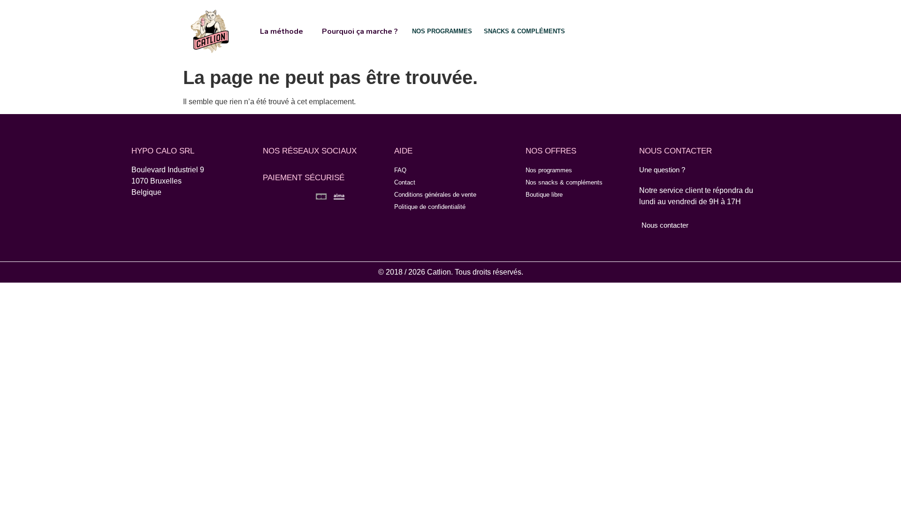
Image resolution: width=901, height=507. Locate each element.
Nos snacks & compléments (564, 182)
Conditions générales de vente (435, 194)
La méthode (281, 31)
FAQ (400, 170)
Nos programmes (549, 170)
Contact (404, 182)
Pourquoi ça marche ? (360, 31)
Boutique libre (544, 194)
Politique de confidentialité (430, 206)
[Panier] (683, 30)
